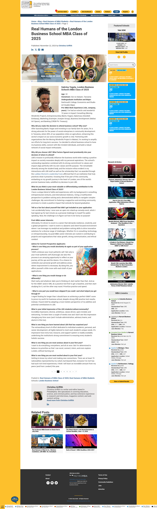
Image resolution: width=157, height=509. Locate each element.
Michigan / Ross (15, 506)
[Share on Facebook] (39, 50)
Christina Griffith (65, 46)
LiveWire (2, 506)
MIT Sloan (68, 506)
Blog (40, 21)
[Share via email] (42, 50)
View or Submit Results (121, 381)
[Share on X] (36, 50)
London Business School (48, 381)
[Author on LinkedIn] (48, 404)
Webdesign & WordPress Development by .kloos (78, 501)
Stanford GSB (91, 506)
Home (33, 21)
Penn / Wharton (102, 506)
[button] (119, 57)
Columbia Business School (27, 506)
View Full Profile (122, 52)
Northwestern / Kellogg (80, 506)
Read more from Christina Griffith (60, 400)
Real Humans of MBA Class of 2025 (54, 378)
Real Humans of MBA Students (55, 21)
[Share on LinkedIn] (32, 50)
